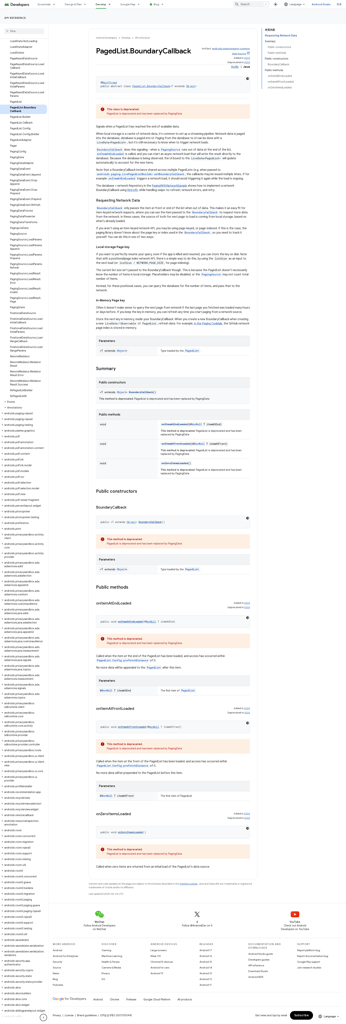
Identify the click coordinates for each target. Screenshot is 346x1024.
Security (57, 961)
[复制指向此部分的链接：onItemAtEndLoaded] (134, 603)
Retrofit (132, 190)
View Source (239, 53)
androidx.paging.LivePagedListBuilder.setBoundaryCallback (140, 174)
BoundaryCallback (109, 149)
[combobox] (251, 4)
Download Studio (258, 971)
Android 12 (205, 979)
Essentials (44, 4)
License (69, 1015)
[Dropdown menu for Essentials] (56, 4)
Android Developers (106, 37)
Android (57, 950)
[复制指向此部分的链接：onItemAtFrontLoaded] (137, 709)
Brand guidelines (87, 1015)
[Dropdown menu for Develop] (111, 4)
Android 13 (205, 973)
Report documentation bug (312, 956)
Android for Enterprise (65, 956)
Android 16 (205, 956)
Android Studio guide (260, 953)
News (56, 973)
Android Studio (321, 4)
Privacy (106, 973)
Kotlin (235, 67)
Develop (101, 4)
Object (190, 86)
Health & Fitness (110, 961)
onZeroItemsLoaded (174, 463)
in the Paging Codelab (208, 323)
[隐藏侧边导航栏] (43, 1017)
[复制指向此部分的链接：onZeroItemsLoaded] (134, 814)
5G (103, 979)
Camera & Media (111, 967)
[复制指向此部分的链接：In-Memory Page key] (128, 300)
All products (185, 999)
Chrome (114, 999)
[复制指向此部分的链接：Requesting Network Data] (143, 201)
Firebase (131, 999)
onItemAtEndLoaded (110, 154)
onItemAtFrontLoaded (176, 443)
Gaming (106, 950)
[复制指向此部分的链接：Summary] (119, 369)
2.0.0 (247, 58)
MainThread (109, 82)
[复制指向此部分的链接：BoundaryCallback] (130, 508)
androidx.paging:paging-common (231, 48)
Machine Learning (112, 956)
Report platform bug (308, 950)
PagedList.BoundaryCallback (151, 86)
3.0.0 (247, 62)
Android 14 (205, 967)
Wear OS (155, 956)
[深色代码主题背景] (247, 78)
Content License (189, 883)
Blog (156, 4)
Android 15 (205, 961)
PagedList (192, 350)
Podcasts (58, 984)
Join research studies (309, 967)
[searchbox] (24, 31)
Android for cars (159, 967)
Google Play (128, 4)
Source (57, 967)
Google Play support (308, 961)
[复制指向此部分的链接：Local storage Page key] (133, 247)
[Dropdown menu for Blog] (164, 4)
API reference (15, 17)
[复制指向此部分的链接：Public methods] (132, 587)
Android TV (156, 973)
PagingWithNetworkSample (169, 186)
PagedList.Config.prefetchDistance (122, 660)
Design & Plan (73, 4)
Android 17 (205, 950)
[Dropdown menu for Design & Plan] (86, 4)
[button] (23, 402)
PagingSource (170, 149)
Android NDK (255, 977)
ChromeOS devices (161, 961)
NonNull (196, 424)
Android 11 (205, 984)
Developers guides (258, 959)
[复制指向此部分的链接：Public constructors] (140, 491)
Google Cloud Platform (156, 999)
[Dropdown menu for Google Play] (140, 4)
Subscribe (301, 1015)
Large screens (158, 950)
